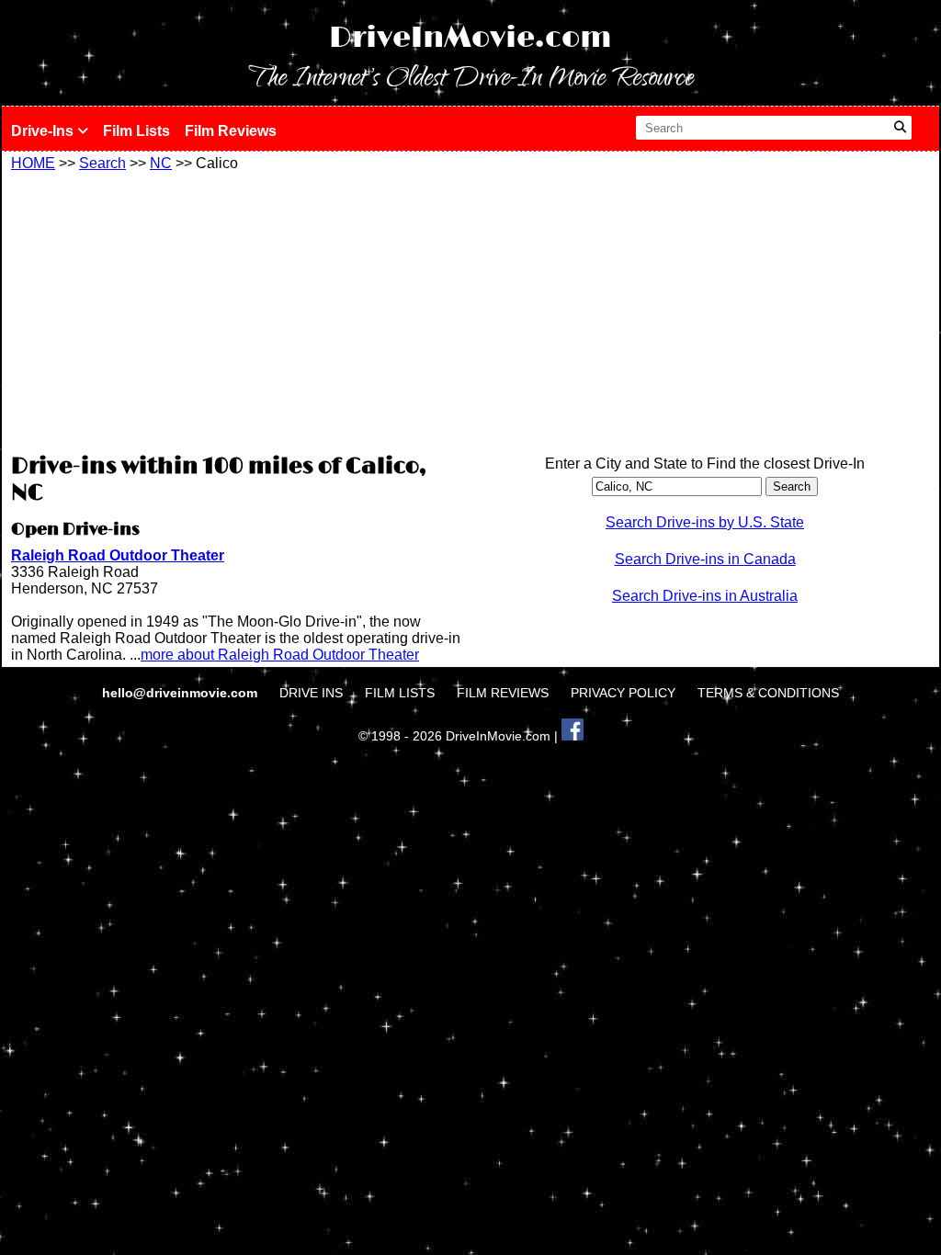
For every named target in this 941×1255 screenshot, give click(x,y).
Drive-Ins (44, 131)
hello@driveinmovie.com (181, 692)
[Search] (900, 128)
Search (102, 163)
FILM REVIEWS (503, 692)
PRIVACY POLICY (623, 692)
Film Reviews (231, 131)
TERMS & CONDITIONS (768, 692)
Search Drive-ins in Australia (705, 596)
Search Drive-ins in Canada (705, 559)
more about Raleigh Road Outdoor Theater (280, 654)
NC (161, 163)
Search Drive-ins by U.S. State (705, 522)
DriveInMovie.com (470, 38)
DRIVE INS (311, 692)
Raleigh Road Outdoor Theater (117, 555)
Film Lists (136, 131)
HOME (33, 163)
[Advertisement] (236, 309)
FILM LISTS (400, 692)
